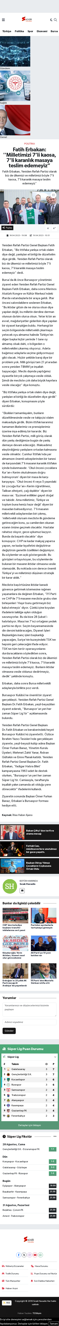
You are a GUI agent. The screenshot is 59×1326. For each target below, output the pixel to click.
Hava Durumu (41, 1266)
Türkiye (6, 31)
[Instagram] (29, 1254)
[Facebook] (18, 1254)
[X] (24, 1254)
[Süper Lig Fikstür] (55, 1136)
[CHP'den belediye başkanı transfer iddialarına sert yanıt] (15, 915)
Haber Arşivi (12, 1288)
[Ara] (55, 20)
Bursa (54, 31)
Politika (19, 31)
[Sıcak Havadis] (27, 20)
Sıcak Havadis (27, 884)
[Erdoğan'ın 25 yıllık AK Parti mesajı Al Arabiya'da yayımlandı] (15, 971)
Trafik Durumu (12, 1274)
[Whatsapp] (40, 1254)
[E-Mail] (22, 890)
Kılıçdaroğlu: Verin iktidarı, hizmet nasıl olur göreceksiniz (14, 955)
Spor (30, 31)
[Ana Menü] (3, 20)
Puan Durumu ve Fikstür (45, 1274)
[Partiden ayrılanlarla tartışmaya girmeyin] (44, 915)
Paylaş (9, 228)
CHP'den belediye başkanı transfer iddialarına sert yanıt (14, 927)
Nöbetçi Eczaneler (15, 1266)
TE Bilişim (37, 1313)
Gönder (9, 1031)
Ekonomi (42, 31)
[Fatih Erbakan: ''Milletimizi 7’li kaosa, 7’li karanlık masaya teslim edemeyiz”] (29, 206)
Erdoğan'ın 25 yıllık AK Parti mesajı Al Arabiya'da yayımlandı (15, 983)
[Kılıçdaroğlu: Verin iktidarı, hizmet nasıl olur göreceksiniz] (15, 943)
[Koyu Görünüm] (51, 20)
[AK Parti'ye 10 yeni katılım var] (44, 943)
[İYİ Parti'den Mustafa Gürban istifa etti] (44, 971)
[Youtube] (35, 1254)
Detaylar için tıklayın (29, 1125)
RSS (8, 1303)
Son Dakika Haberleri (44, 1281)
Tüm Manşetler (12, 1281)
